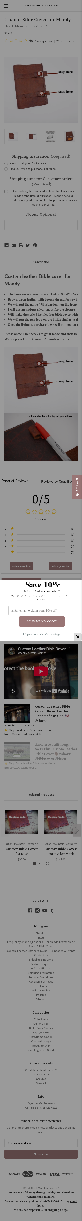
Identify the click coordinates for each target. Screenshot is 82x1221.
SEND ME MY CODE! (42, 621)
